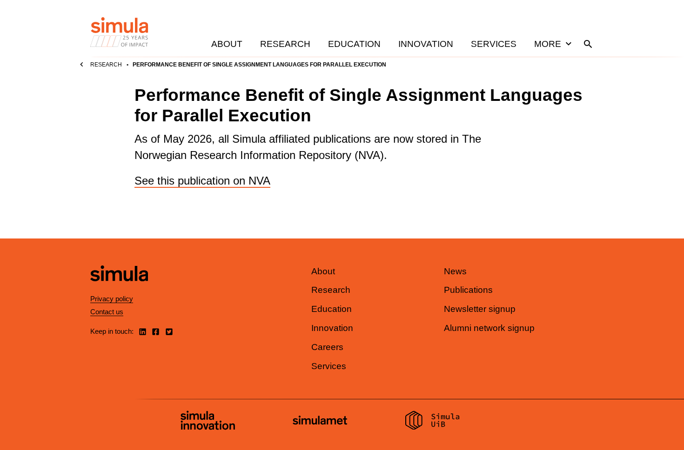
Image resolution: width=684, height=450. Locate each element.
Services (493, 44)
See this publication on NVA (202, 180)
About (226, 44)
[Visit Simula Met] (320, 421)
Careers (327, 347)
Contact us (106, 312)
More (547, 44)
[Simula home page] (119, 289)
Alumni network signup (489, 328)
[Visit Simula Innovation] (208, 421)
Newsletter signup (480, 309)
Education (354, 44)
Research (285, 44)
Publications (468, 290)
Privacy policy (111, 299)
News (455, 271)
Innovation (425, 44)
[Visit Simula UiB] (432, 421)
